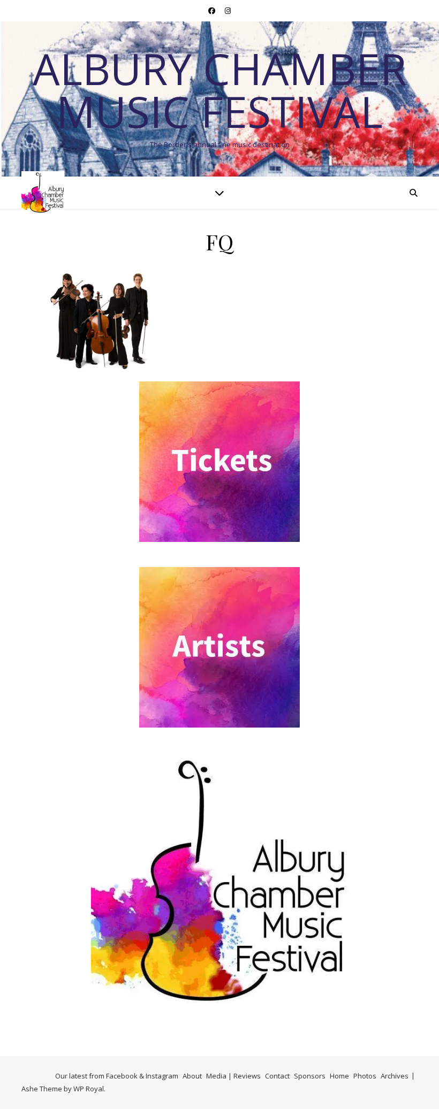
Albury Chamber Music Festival (219, 90)
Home (339, 1076)
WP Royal (88, 1088)
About (192, 1076)
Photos (364, 1076)
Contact (277, 1076)
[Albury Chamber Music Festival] (42, 192)
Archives (394, 1076)
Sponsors (310, 1076)
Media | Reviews (233, 1076)
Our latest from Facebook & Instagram (116, 1076)
